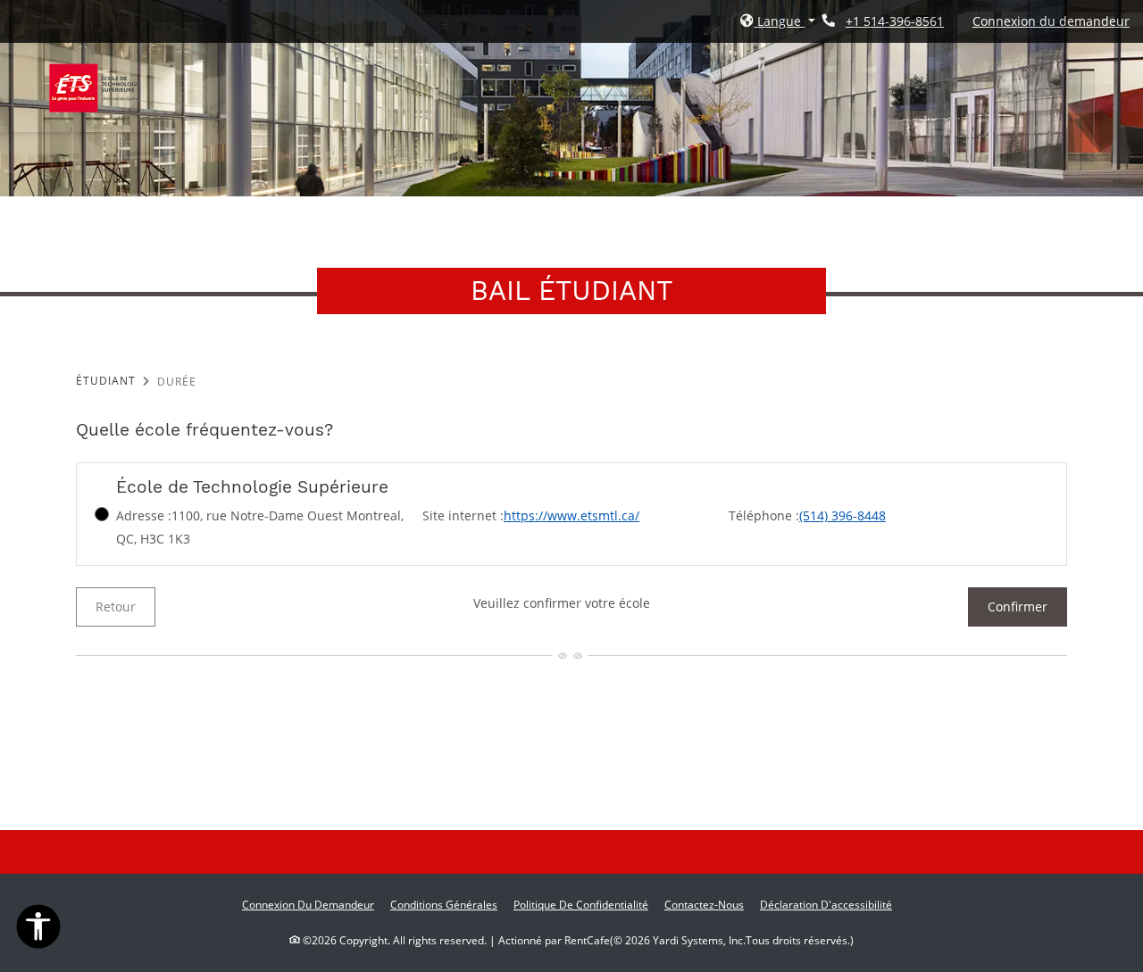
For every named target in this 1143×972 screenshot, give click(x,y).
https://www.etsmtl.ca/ (571, 515)
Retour (116, 606)
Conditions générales (443, 904)
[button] (777, 21)
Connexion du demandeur (1051, 20)
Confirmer (1017, 606)
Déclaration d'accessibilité (826, 904)
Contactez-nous (704, 904)
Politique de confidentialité (580, 904)
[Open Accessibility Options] (38, 930)
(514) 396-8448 (842, 515)
